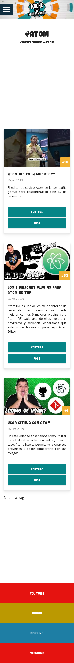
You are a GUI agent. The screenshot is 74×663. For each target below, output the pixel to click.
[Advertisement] (37, 88)
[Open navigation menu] (6, 9)
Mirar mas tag (14, 498)
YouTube (44, 213)
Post (44, 224)
